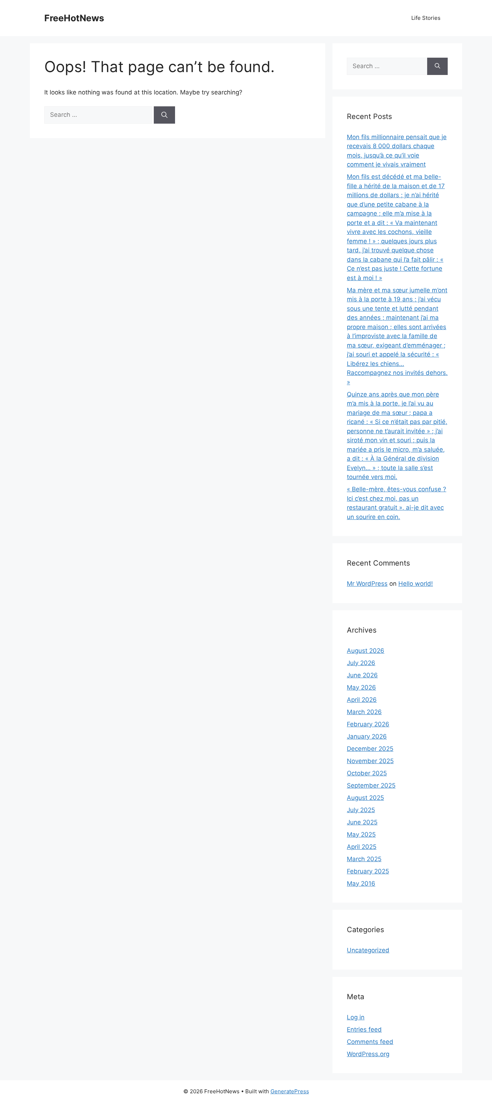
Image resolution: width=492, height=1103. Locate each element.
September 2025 (371, 785)
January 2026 (367, 736)
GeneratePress (289, 1091)
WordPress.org (368, 1054)
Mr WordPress (367, 583)
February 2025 (368, 871)
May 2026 (361, 687)
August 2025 (365, 797)
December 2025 (370, 748)
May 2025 (361, 834)
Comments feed (370, 1041)
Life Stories (425, 17)
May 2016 (361, 883)
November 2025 (370, 761)
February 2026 (368, 724)
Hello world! (415, 583)
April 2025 (361, 846)
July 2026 (361, 662)
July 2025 (361, 810)
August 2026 (365, 650)
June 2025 (362, 822)
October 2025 (367, 773)
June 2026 (362, 675)
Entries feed (364, 1029)
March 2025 (364, 859)
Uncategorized (368, 950)
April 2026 (362, 699)
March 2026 (364, 712)
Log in (355, 1017)
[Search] (164, 115)
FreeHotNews (74, 18)
